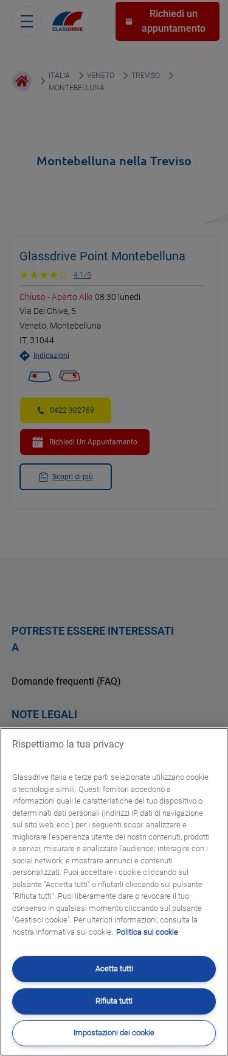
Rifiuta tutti (114, 1000)
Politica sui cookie (147, 931)
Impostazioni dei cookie (114, 1032)
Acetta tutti (114, 968)
